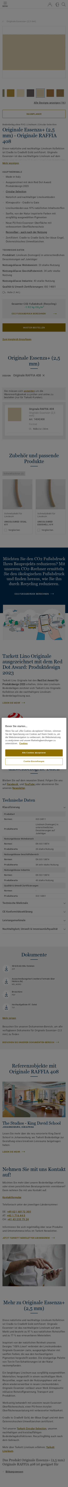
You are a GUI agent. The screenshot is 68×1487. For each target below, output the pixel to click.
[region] (34, 743)
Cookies (23, 744)
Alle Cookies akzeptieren (34, 753)
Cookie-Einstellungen (34, 761)
